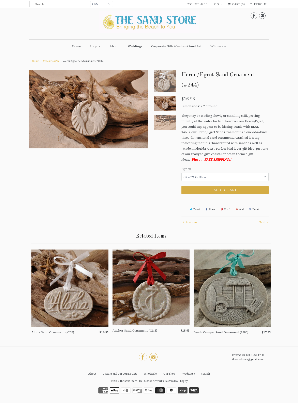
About (114, 46)
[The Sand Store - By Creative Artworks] (149, 23)
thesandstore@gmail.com (248, 359)
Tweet (196, 209)
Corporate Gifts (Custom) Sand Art (176, 46)
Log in (217, 4)
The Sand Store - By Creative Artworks (142, 381)
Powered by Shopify (176, 381)
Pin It (227, 209)
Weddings (135, 46)
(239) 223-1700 (197, 4)
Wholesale (218, 46)
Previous (191, 222)
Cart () (238, 4)
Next (262, 222)
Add (241, 209)
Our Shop (169, 373)
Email (255, 209)
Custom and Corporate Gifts (120, 373)
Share (212, 209)
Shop (93, 46)
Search (205, 373)
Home (76, 46)
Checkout (258, 4)
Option (186, 169)
